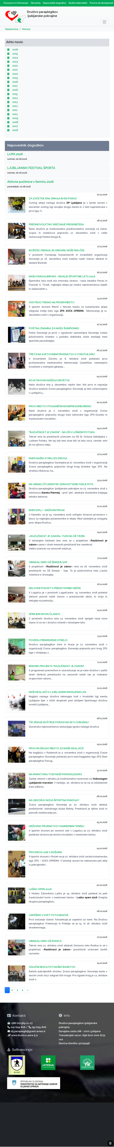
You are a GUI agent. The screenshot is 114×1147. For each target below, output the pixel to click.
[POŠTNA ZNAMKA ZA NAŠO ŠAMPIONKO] (16, 333)
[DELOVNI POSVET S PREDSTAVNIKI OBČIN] (16, 592)
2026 (15, 49)
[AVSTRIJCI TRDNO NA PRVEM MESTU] (16, 307)
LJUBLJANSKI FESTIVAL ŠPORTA (31, 168)
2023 (15, 61)
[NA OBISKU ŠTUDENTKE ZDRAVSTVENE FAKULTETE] (16, 488)
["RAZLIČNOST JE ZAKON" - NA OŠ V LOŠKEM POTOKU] (16, 436)
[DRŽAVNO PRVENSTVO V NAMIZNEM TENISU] (16, 830)
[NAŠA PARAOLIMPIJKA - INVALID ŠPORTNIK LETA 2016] (16, 280)
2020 (15, 73)
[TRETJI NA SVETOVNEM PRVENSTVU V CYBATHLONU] (16, 358)
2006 (15, 130)
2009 (15, 118)
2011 (15, 110)
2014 (15, 98)
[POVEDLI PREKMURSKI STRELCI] (16, 644)
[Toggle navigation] (104, 22)
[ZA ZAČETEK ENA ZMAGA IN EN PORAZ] (16, 203)
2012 (15, 106)
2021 (15, 69)
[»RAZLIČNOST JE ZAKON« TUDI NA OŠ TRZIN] (16, 540)
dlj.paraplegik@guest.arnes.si (28, 1031)
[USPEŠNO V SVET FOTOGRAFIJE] (16, 919)
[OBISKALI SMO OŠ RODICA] (16, 945)
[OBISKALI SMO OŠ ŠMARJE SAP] (16, 566)
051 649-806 (39, 1027)
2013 (15, 102)
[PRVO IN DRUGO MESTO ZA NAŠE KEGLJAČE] (16, 752)
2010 (15, 114)
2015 (15, 94)
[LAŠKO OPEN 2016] (16, 893)
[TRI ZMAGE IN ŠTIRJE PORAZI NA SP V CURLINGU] (16, 726)
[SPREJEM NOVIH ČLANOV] (16, 618)
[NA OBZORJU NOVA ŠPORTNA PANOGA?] (16, 804)
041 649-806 (18, 1027)
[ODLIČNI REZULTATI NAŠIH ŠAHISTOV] (16, 971)
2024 (15, 57)
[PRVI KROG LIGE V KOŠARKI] (16, 862)
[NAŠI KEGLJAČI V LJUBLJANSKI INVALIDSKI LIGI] (16, 698)
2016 (15, 89)
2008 (15, 122)
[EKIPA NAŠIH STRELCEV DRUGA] (16, 462)
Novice (26, 29)
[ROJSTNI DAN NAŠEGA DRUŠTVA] (16, 385)
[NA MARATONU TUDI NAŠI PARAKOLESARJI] (16, 778)
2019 (15, 77)
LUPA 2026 (15, 154)
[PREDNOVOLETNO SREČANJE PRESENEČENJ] (16, 229)
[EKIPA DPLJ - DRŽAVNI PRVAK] (16, 514)
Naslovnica (11, 29)
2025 (15, 53)
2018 (15, 81)
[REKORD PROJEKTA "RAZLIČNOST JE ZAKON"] (16, 670)
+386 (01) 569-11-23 (22, 1023)
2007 (15, 126)
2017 (15, 85)
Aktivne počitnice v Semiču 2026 (30, 181)
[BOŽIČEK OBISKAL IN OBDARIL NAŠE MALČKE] (16, 255)
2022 (15, 65)
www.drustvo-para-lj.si (24, 1035)
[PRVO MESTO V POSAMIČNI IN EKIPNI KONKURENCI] (16, 410)
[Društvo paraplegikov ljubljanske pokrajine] (15, 17)
